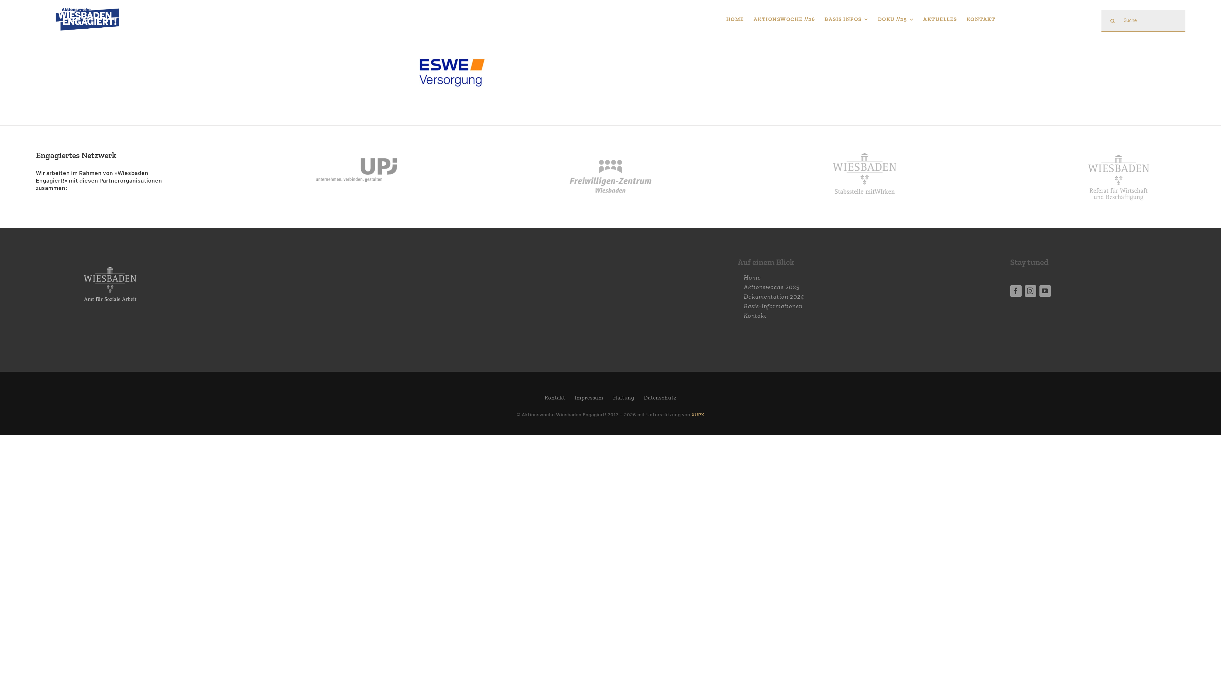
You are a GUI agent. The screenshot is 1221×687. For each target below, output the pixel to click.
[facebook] (1016, 291)
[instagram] (1030, 291)
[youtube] (1045, 291)
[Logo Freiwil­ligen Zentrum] (610, 142)
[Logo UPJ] (356, 142)
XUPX (698, 415)
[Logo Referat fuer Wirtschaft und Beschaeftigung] (1118, 151)
